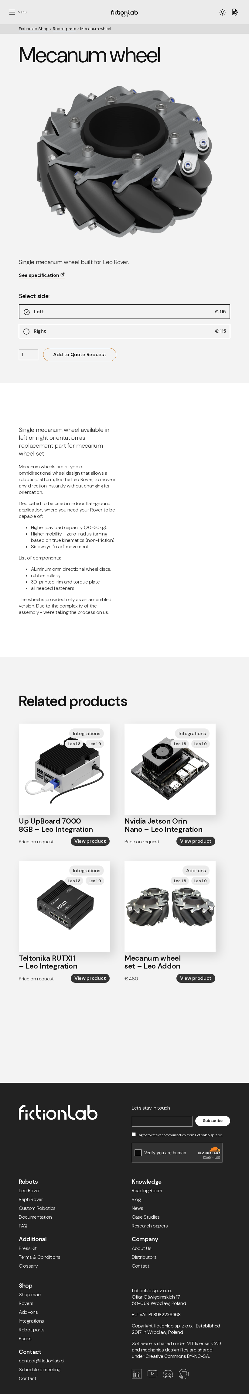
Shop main (30, 1294)
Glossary (28, 1266)
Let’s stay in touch (151, 1108)
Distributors (144, 1257)
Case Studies (146, 1217)
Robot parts (64, 28)
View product (90, 841)
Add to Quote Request (79, 354)
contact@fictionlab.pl (41, 1361)
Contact (140, 1266)
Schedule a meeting (39, 1369)
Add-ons (28, 1312)
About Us (141, 1248)
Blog (136, 1199)
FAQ (23, 1226)
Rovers (26, 1303)
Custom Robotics (37, 1208)
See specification (39, 275)
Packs (25, 1338)
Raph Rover (31, 1199)
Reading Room (147, 1190)
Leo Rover (29, 1190)
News (137, 1208)
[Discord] (171, 1377)
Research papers (150, 1226)
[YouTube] (155, 1377)
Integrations (31, 1321)
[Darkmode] (223, 12)
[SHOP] (124, 12)
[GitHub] (186, 1377)
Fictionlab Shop (34, 28)
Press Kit (28, 1248)
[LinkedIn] (140, 1377)
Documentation (35, 1217)
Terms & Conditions (39, 1257)
